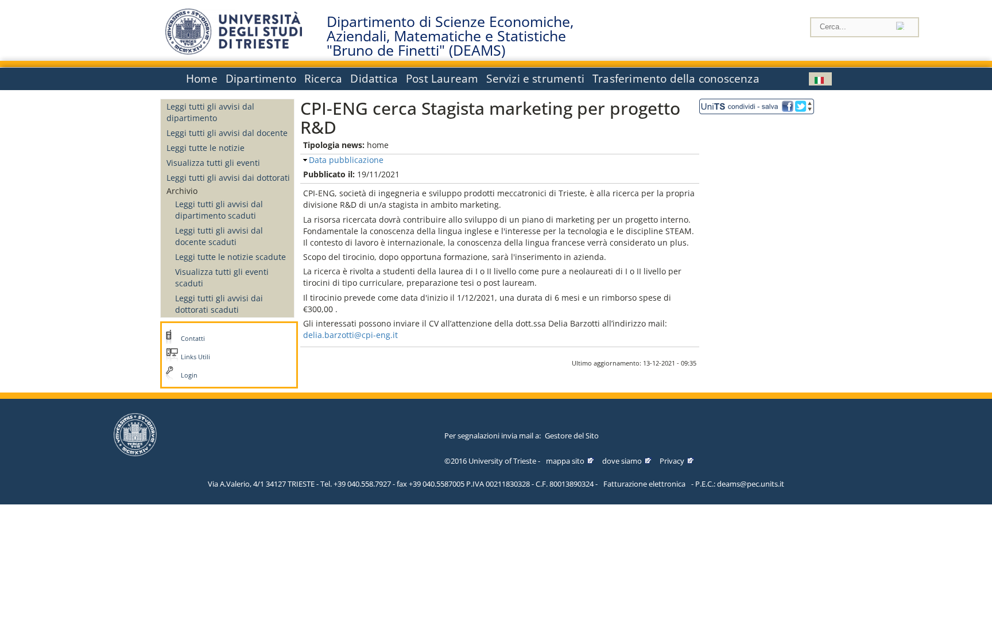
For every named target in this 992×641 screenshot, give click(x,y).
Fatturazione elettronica (644, 484)
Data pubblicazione (346, 159)
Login (189, 375)
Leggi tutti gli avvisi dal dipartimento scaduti (219, 210)
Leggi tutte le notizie (205, 147)
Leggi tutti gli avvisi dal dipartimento (210, 112)
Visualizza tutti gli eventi (213, 162)
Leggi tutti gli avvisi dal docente (227, 132)
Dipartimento (261, 78)
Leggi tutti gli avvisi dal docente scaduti (219, 236)
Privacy (672, 461)
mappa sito (565, 461)
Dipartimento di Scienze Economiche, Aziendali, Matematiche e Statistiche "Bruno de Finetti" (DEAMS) (450, 36)
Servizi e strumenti (535, 78)
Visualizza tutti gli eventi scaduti (222, 277)
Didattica (374, 78)
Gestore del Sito (572, 435)
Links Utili (195, 357)
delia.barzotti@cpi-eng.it (350, 334)
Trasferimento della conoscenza (676, 78)
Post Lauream (442, 78)
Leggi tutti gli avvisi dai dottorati (228, 177)
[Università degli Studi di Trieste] (233, 51)
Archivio (181, 190)
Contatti (193, 339)
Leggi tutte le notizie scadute (230, 256)
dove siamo (622, 461)
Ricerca (323, 78)
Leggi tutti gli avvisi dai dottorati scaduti (219, 304)
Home (202, 78)
